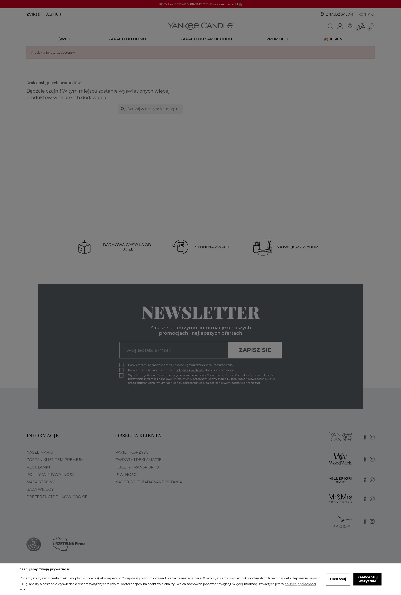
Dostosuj (338, 579)
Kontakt (367, 14)
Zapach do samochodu (206, 39)
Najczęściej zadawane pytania (148, 482)
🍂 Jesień (333, 39)
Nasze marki (39, 452)
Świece (66, 39)
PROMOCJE (277, 39)
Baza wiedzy (40, 489)
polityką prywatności (190, 370)
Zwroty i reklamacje (138, 460)
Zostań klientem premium (55, 460)
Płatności (126, 474)
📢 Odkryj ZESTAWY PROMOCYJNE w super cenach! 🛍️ (200, 4)
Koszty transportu (137, 467)
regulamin (196, 365)
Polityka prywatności (51, 474)
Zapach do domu (127, 39)
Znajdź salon (339, 14)
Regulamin (38, 467)
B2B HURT (54, 14)
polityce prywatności (300, 584)
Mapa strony (40, 482)
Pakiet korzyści (132, 452)
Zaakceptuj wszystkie (367, 579)
